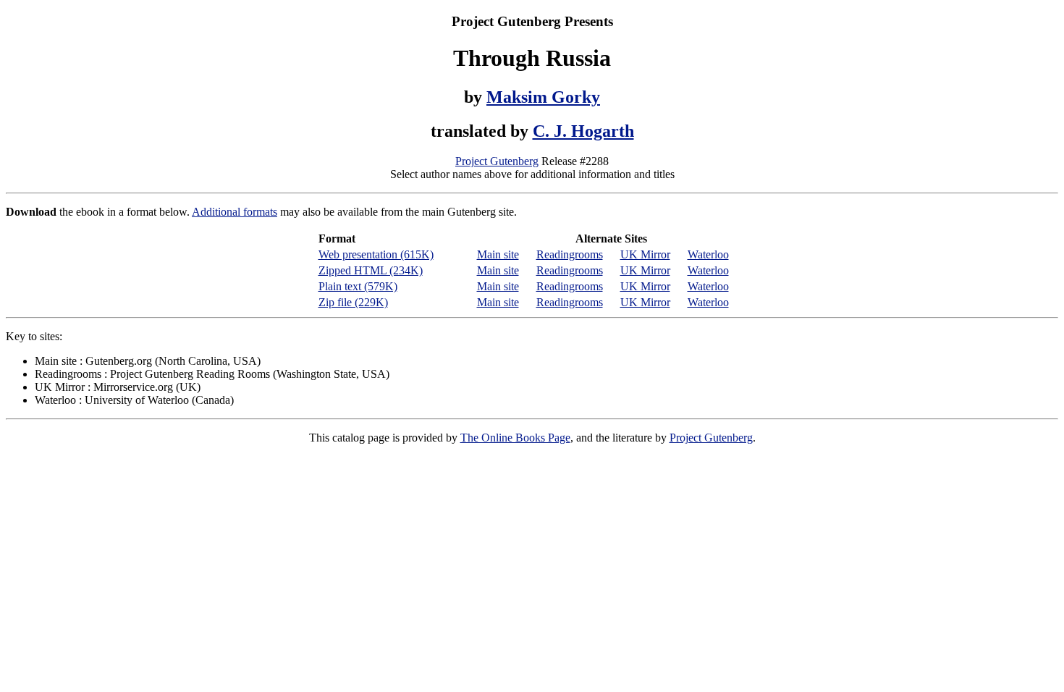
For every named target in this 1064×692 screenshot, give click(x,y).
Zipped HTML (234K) (370, 270)
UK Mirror (645, 254)
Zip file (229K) (353, 302)
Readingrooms (569, 254)
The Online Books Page (515, 437)
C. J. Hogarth (583, 131)
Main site (498, 254)
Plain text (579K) (357, 286)
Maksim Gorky (543, 97)
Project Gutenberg (497, 161)
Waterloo (708, 254)
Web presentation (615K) (376, 254)
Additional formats (234, 212)
